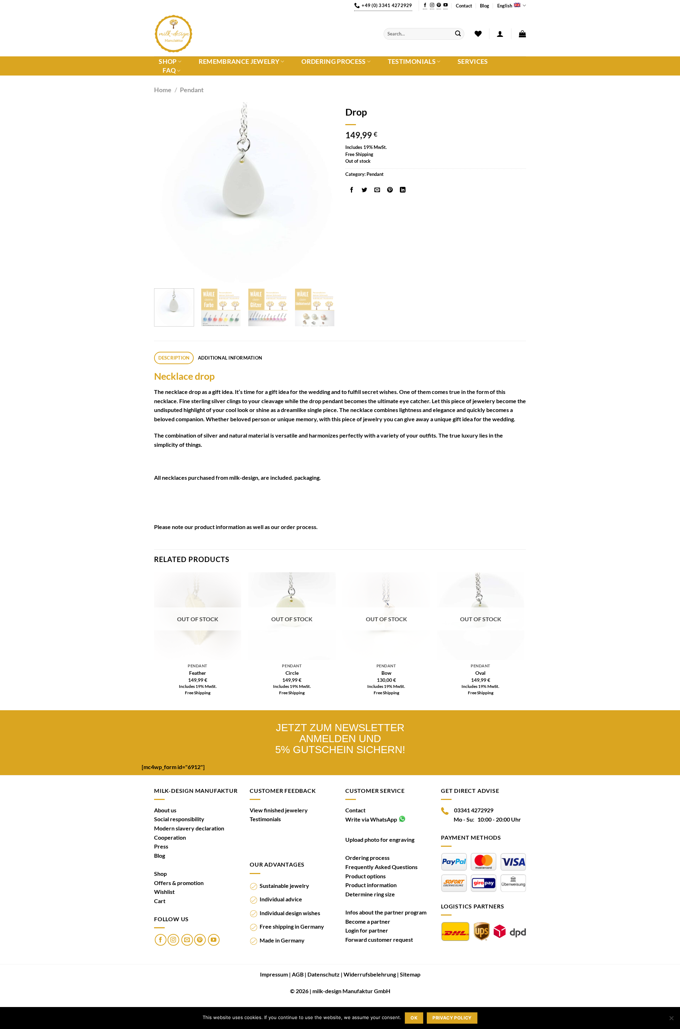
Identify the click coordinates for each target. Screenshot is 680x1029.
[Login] (500, 33)
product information (219, 526)
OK (414, 1017)
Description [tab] (174, 358)
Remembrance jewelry (239, 61)
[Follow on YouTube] (445, 5)
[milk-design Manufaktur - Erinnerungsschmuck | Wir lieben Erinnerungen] (263, 33)
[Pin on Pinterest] (390, 190)
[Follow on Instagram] (432, 5)
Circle (292, 673)
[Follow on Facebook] (425, 5)
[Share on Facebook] (352, 190)
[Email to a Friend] (377, 190)
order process (298, 526)
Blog (484, 6)
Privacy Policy (451, 1017)
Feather (197, 673)
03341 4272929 (473, 810)
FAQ (169, 70)
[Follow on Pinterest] (439, 5)
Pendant (192, 90)
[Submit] (458, 34)
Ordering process (333, 61)
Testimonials (412, 61)
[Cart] (522, 33)
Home (162, 90)
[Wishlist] (478, 33)
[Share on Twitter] (364, 190)
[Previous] (166, 192)
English (504, 6)
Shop (167, 61)
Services (473, 62)
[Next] (322, 192)
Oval (480, 673)
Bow (386, 673)
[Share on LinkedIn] (403, 190)
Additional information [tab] (230, 358)
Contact (464, 6)
